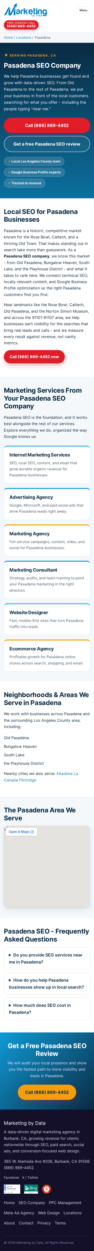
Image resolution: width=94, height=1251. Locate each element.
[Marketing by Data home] (25, 10)
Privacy (44, 1223)
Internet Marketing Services (39, 455)
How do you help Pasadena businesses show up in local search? (46, 984)
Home (8, 37)
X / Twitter (30, 1177)
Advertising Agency (31, 497)
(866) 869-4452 (19, 1167)
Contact (26, 1223)
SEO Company (32, 1202)
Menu (83, 10)
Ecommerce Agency (31, 649)
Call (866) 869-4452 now (34, 356)
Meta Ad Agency (19, 1212)
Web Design (49, 1212)
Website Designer (28, 612)
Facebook (11, 1177)
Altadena (64, 773)
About (9, 1223)
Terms (60, 1223)
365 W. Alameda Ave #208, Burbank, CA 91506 (47, 1161)
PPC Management (65, 1202)
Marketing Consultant (33, 570)
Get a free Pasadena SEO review (46, 144)
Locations (23, 37)
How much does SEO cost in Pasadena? (40, 1009)
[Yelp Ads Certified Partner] (46, 1189)
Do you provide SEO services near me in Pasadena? (46, 958)
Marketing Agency (29, 534)
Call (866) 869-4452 (47, 125)
